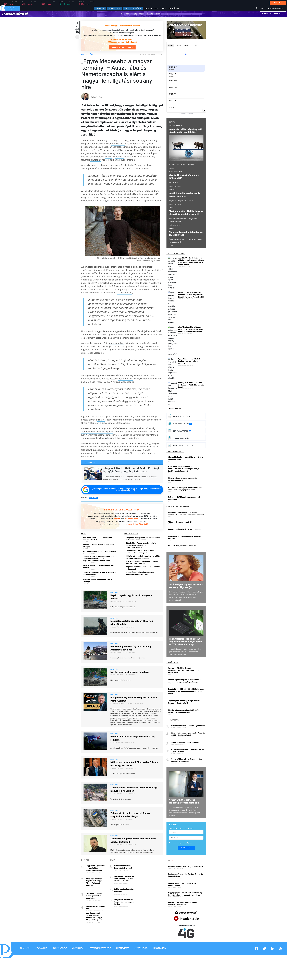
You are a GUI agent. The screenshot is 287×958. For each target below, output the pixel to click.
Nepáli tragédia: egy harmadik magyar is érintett (98, 567)
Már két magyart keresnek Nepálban (129, 672)
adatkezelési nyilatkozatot (179, 843)
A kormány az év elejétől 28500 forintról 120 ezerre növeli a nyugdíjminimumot (184, 489)
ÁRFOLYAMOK (277, 3)
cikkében (136, 168)
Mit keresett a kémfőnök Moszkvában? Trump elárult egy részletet (134, 764)
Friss (147, 8)
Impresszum (25, 948)
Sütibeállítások (141, 948)
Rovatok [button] (163, 8)
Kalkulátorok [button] (174, 8)
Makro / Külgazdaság (175, 171)
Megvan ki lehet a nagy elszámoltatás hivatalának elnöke (182, 479)
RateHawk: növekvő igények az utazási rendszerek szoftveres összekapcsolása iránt (186, 514)
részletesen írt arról (135, 443)
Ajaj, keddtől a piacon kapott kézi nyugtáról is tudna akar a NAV (185, 458)
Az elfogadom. (181, 843)
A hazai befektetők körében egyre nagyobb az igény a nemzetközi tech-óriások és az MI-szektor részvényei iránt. (185, 651)
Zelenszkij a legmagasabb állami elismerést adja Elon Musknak (133, 840)
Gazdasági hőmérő (15, 13)
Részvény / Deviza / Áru (176, 125)
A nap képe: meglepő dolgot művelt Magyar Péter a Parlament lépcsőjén (94, 882)
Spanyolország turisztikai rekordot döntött (184, 529)
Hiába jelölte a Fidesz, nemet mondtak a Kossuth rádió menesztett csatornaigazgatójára (141, 545)
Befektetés (154, 8)
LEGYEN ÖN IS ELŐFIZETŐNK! (122, 509)
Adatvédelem (77, 948)
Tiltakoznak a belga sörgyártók (180, 522)
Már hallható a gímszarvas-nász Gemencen (184, 546)
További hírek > (174, 409)
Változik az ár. (174, 182)
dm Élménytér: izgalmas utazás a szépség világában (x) (186, 586)
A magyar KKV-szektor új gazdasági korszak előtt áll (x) (184, 801)
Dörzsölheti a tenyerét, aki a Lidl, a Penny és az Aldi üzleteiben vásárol (124, 878)
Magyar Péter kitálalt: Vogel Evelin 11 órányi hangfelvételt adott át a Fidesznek (131, 470)
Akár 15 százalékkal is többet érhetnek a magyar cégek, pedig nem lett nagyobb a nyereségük (190, 329)
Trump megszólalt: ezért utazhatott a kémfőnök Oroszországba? (140, 552)
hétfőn (108, 156)
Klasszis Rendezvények (133, 8)
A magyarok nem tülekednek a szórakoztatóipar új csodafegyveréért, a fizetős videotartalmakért (183, 469)
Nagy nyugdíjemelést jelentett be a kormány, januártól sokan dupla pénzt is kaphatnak (185, 894)
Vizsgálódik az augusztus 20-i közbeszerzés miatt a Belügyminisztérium (143, 539)
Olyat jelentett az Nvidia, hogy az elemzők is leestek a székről (99, 574)
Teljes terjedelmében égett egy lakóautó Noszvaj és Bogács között (184, 702)
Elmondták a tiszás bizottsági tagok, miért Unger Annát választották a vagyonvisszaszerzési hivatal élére (99, 558)
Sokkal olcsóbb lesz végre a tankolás (124, 890)
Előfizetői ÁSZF (122, 948)
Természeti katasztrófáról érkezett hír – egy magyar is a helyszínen (134, 789)
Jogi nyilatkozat (60, 948)
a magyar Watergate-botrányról (141, 153)
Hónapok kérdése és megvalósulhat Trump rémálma (132, 738)
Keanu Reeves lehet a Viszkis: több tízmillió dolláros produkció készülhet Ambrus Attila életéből (191, 295)
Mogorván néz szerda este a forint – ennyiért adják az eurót (143, 568)
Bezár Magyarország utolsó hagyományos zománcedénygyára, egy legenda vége (184, 681)
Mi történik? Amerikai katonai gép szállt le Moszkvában (94, 896)
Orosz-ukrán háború (185, 24)
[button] (262, 8)
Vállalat (171, 207)
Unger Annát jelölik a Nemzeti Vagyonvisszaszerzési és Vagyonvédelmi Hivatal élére (184, 670)
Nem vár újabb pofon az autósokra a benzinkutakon (182, 884)
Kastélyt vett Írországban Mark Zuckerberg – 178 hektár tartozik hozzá (191, 385)
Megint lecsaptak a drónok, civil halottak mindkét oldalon (131, 623)
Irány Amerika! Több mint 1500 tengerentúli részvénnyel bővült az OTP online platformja (185, 641)
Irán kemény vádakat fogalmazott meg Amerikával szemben (130, 648)
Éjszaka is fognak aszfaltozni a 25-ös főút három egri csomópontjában (184, 711)
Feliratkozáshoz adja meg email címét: (181, 828)
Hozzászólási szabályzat (100, 948)
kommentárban (116, 343)
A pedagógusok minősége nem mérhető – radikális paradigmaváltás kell (142, 563)
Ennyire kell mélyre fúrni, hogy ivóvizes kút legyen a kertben (124, 902)
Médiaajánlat (41, 948)
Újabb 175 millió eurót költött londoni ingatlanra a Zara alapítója (189, 361)
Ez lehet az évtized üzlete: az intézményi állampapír (98, 546)
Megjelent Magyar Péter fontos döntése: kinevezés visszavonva (95, 868)
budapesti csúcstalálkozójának (97, 431)
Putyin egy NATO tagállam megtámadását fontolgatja (184, 498)
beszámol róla (125, 378)
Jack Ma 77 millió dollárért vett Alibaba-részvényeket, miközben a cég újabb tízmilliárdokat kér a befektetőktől (191, 261)
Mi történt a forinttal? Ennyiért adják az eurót (123, 867)
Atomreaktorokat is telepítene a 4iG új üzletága (97, 580)
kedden (119, 156)
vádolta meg (118, 143)
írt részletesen (124, 292)
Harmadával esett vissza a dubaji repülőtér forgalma (184, 537)
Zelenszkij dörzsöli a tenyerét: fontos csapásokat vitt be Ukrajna (130, 815)
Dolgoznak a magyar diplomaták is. (181, 200)
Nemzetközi (87, 54)
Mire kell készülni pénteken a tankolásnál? (99, 551)
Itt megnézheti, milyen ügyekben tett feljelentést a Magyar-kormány (140, 573)
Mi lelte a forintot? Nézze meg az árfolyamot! (185, 867)
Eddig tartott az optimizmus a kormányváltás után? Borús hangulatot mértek (143, 557)
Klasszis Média (159, 948)
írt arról (101, 419)
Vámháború (100, 8)
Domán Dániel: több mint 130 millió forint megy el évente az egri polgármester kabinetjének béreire (186, 691)
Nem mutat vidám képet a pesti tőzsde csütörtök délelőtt (97, 539)
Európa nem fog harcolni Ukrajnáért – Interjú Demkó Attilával (133, 699)
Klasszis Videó (114, 8)
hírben (125, 375)
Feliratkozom (186, 848)
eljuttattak (96, 159)
